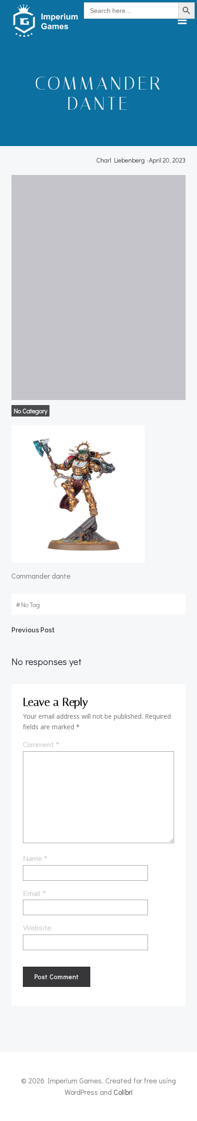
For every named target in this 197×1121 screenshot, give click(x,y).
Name (35, 859)
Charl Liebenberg (120, 160)
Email (34, 894)
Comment (41, 745)
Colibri (123, 1092)
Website (37, 928)
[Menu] (182, 20)
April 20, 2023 (167, 160)
